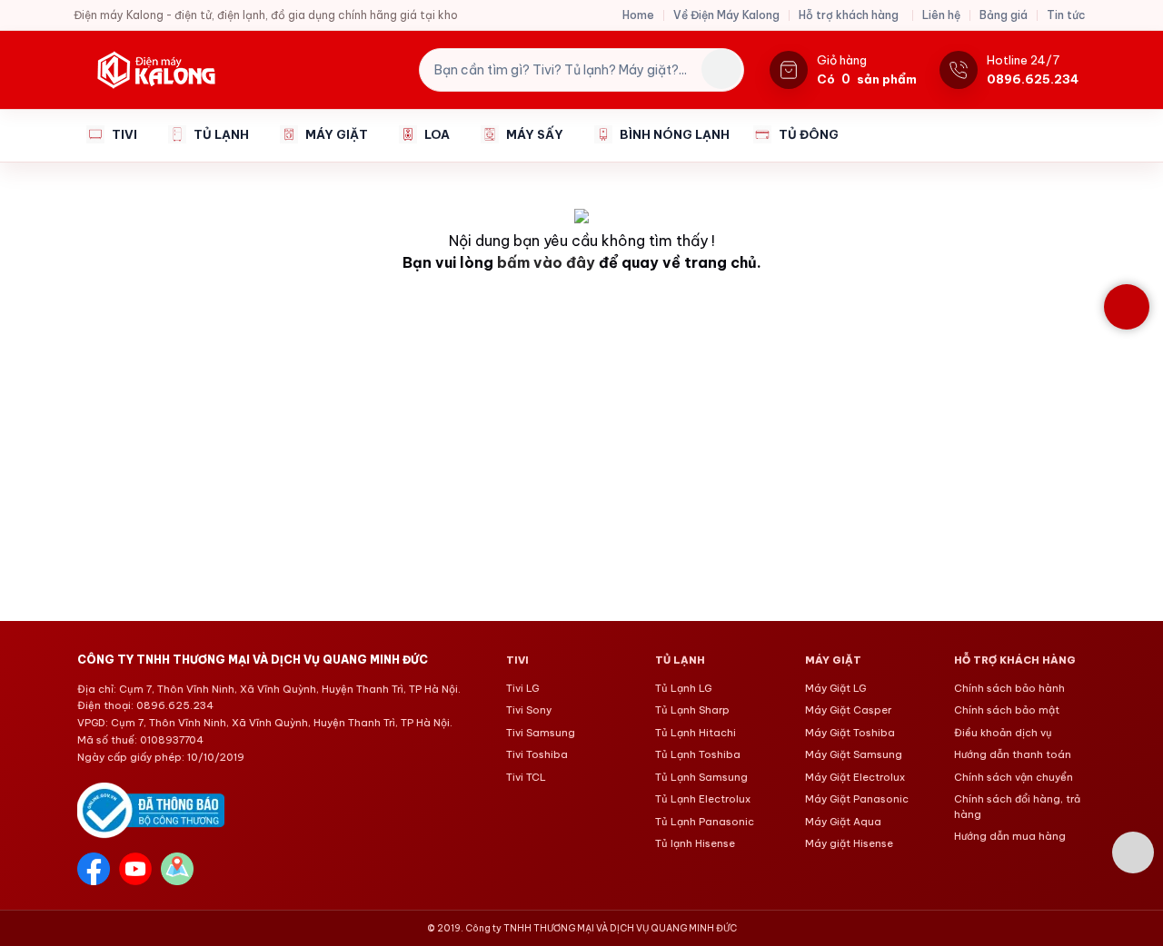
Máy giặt (336, 134)
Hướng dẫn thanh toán (1012, 754)
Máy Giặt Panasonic (857, 799)
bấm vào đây (546, 262)
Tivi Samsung (540, 732)
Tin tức (1066, 15)
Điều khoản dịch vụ (1003, 732)
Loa (437, 134)
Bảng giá (1003, 15)
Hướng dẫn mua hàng (1010, 836)
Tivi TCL (526, 777)
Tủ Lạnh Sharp (692, 710)
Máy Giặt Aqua (843, 821)
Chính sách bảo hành (1009, 688)
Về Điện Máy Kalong (726, 15)
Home (638, 15)
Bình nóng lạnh (675, 134)
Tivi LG (522, 688)
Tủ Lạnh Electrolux (702, 799)
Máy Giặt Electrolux (855, 777)
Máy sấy (534, 134)
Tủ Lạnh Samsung (701, 777)
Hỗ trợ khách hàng (849, 15)
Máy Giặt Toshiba (850, 732)
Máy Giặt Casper (848, 710)
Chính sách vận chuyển (1013, 777)
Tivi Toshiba (537, 754)
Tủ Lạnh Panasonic (704, 821)
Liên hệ (941, 15)
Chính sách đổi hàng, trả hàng (1017, 807)
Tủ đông (809, 134)
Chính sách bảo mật (1006, 710)
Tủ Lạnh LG (683, 688)
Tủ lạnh (221, 134)
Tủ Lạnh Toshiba (698, 754)
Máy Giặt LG (835, 688)
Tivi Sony (529, 710)
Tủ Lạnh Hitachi (695, 732)
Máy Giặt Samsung (853, 754)
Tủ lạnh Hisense (695, 843)
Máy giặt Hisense (849, 843)
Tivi (124, 134)
